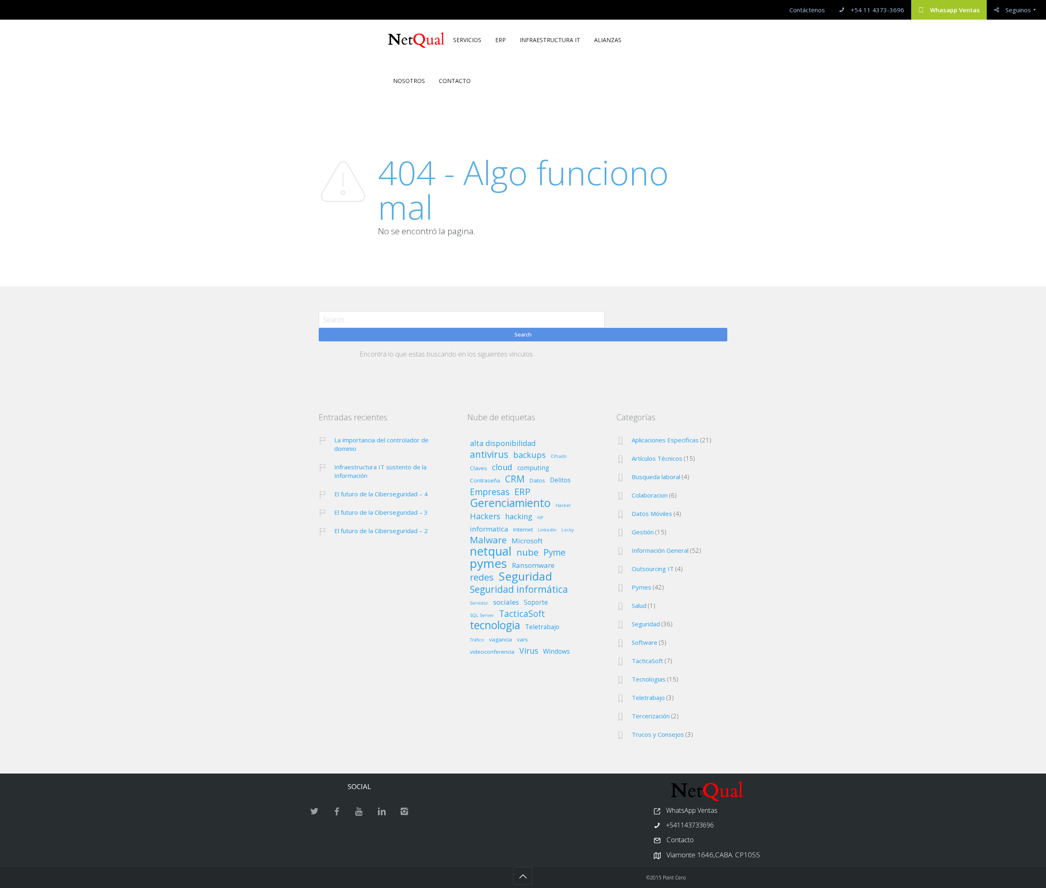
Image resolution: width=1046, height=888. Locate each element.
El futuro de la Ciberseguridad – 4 (381, 494)
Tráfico (477, 640)
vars (522, 640)
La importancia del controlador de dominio (381, 444)
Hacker (563, 505)
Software (644, 642)
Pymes (641, 587)
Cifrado (559, 456)
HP (540, 517)
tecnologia (495, 625)
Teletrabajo (542, 627)
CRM (515, 479)
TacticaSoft (522, 614)
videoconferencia (492, 652)
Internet (523, 530)
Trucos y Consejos (658, 734)
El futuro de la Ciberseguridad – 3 (381, 512)
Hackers (485, 516)
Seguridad (525, 576)
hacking (518, 517)
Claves (478, 468)
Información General (660, 550)
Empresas (490, 492)
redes (482, 578)
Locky (567, 530)
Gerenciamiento (510, 503)
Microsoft (527, 541)
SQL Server (482, 615)
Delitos (560, 480)
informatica (489, 529)
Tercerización (651, 716)
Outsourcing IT (653, 569)
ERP (522, 492)
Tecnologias (649, 679)
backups (529, 455)
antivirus (489, 455)
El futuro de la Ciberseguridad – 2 (381, 531)
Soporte (536, 603)
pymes (488, 564)
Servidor (479, 603)
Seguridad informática (519, 589)
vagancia (500, 640)
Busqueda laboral (656, 477)
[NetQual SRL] (416, 40)
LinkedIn (547, 530)
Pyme (554, 553)
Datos (537, 481)
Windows (556, 652)
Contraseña (485, 481)
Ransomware (533, 566)
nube (527, 553)
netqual (491, 552)
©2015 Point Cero (666, 877)
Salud (639, 605)
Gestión (643, 532)
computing (533, 468)
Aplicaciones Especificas (665, 440)
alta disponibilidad (503, 444)
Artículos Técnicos (657, 458)
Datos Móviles (652, 513)
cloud (502, 467)
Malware (488, 540)
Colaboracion (650, 495)
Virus (528, 651)
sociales (506, 603)
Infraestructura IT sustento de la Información (380, 471)
